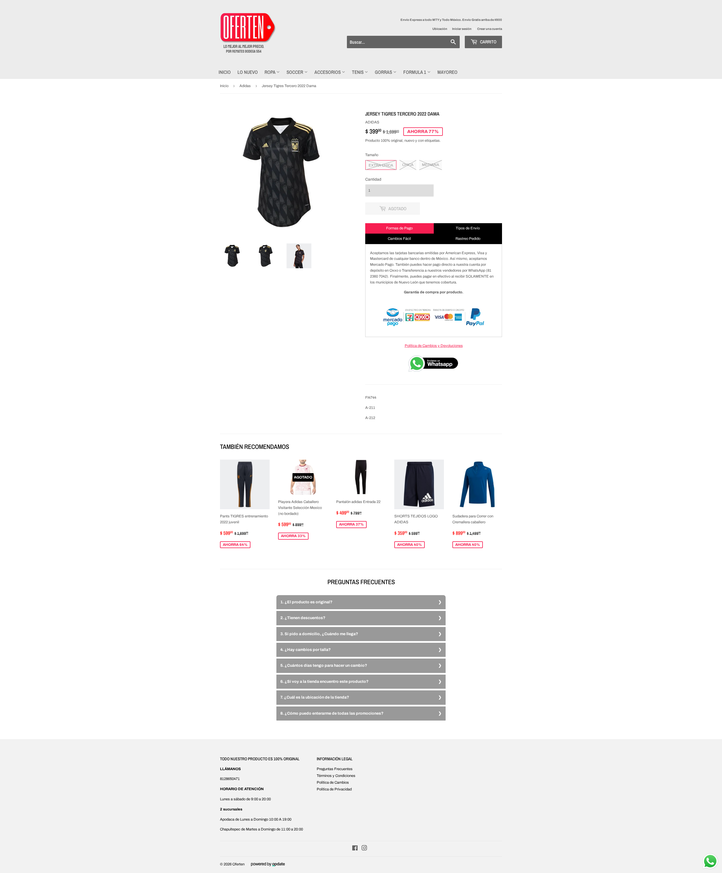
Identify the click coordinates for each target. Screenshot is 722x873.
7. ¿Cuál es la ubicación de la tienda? (314, 697)
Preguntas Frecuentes (335, 769)
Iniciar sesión (462, 28)
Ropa (270, 72)
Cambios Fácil (399, 239)
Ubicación (439, 28)
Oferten (238, 864)
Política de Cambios (333, 783)
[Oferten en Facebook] (355, 849)
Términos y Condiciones (336, 776)
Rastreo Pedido (467, 239)
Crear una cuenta (489, 28)
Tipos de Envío (468, 228)
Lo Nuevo (247, 72)
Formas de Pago (399, 228)
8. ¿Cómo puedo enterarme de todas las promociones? (332, 713)
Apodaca (227, 819)
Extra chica (381, 165)
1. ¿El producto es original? (306, 602)
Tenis (358, 72)
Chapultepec (230, 829)
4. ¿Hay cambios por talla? (305, 650)
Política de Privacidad (334, 789)
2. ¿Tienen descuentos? (302, 618)
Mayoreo (447, 72)
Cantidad (373, 179)
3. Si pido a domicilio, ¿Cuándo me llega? (319, 634)
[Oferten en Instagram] (364, 849)
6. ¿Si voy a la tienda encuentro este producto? (324, 681)
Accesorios (328, 72)
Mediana (430, 165)
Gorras (384, 72)
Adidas (245, 86)
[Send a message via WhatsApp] (710, 861)
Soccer (295, 72)
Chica (407, 165)
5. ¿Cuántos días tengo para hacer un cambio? (323, 665)
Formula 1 (415, 72)
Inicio (225, 72)
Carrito (487, 42)
